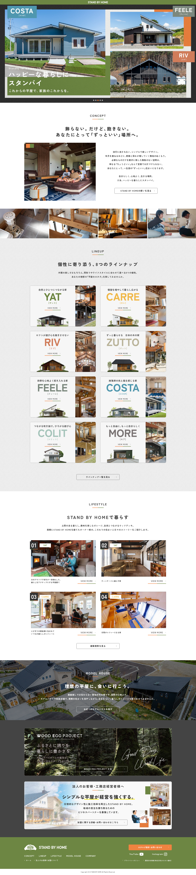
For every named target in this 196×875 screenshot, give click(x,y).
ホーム (28, 860)
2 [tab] (96, 100)
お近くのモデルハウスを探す (98, 709)
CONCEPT (29, 855)
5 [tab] (102, 100)
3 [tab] (98, 100)
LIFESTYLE (56, 855)
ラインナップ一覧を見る (98, 476)
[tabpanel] (98, 54)
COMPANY (91, 855)
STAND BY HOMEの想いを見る (135, 190)
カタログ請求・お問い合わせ (150, 847)
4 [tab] (100, 100)
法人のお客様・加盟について (47, 860)
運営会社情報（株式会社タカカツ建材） (158, 860)
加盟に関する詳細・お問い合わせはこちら (97, 822)
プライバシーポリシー (132, 860)
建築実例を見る (98, 645)
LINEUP (42, 855)
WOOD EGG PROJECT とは (98, 768)
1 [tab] (93, 100)
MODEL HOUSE (73, 855)
